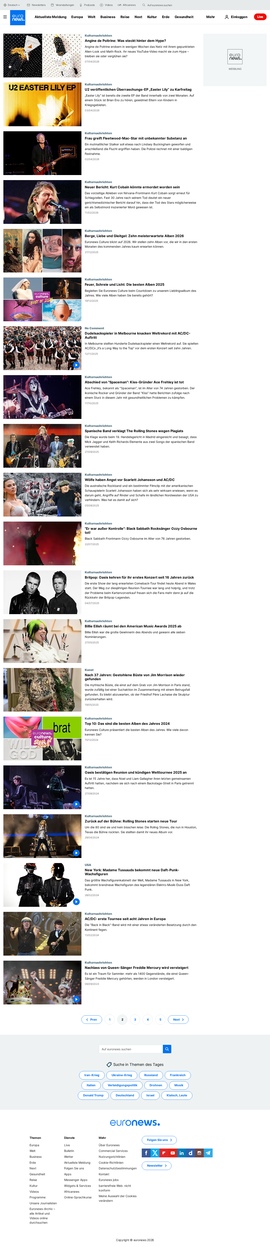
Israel (150, 1095)
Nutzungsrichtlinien (112, 1156)
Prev (93, 1019)
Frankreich (178, 1075)
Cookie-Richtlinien (111, 1162)
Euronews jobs (109, 1180)
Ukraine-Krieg (122, 1075)
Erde (166, 17)
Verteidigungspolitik (122, 1085)
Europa (77, 17)
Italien (91, 1085)
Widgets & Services (77, 1185)
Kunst (89, 669)
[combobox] (165, 5)
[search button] (143, 5)
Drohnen (156, 1085)
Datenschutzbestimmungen (118, 1168)
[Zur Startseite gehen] (17, 17)
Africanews (71, 1191)
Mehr (102, 1137)
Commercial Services (113, 1151)
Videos (34, 1191)
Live (260, 17)
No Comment (94, 328)
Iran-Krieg (91, 1075)
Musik (178, 1085)
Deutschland (125, 1095)
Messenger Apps (75, 1180)
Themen (35, 1137)
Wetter (68, 1156)
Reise (125, 17)
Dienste (69, 1137)
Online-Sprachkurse (78, 1197)
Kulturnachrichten (98, 35)
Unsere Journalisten (43, 1203)
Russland (151, 1075)
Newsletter (155, 1165)
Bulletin (69, 1151)
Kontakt (104, 1174)
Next (138, 17)
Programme (38, 1197)
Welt (91, 17)
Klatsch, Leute (177, 1095)
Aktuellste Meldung (50, 17)
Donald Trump (93, 1095)
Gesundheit (184, 17)
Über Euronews (109, 1145)
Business (107, 17)
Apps (67, 1174)
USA (88, 864)
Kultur (152, 17)
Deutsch (12, 5)
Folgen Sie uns (74, 1168)
